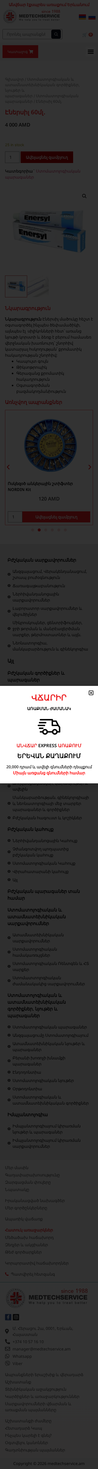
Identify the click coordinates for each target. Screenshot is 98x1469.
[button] (91, 693)
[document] (49, 734)
